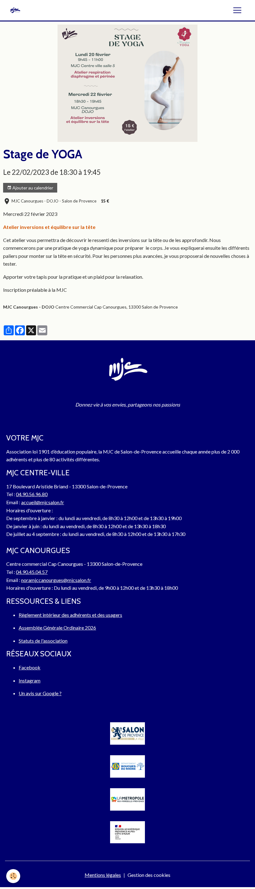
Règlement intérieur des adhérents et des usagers (70, 615)
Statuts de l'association (43, 641)
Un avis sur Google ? (40, 693)
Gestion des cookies (149, 875)
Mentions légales (103, 875)
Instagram (29, 680)
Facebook (29, 667)
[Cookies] (13, 876)
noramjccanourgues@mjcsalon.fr (56, 580)
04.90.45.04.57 (32, 572)
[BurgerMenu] (237, 10)
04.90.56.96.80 (32, 494)
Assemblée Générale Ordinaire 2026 (57, 628)
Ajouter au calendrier (32, 187)
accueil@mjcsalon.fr (42, 502)
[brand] (16, 10)
